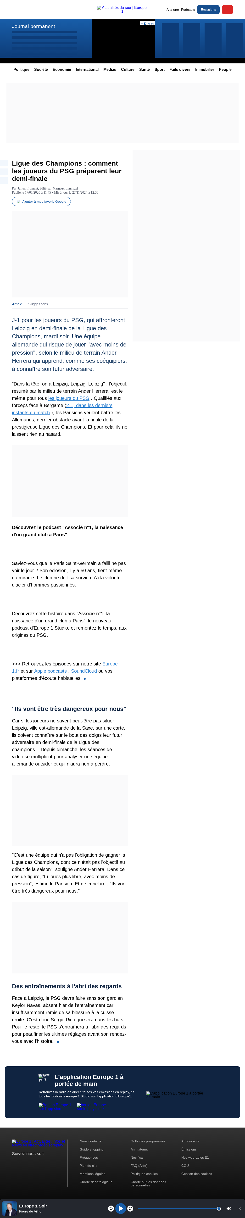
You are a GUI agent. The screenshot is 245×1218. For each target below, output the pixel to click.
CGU (185, 1166)
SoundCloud (84, 671)
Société (41, 69)
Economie (62, 69)
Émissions (208, 9)
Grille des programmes (148, 1141)
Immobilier (204, 69)
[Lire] (120, 1208)
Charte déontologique (96, 1182)
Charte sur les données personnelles (148, 1183)
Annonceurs (190, 1141)
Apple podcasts (50, 671)
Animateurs (139, 1149)
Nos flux (137, 1157)
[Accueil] (122, 11)
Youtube (39, 1163)
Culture (127, 69)
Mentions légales (92, 1174)
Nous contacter (91, 1141)
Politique (21, 69)
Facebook (31, 1163)
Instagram (23, 1163)
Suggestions (38, 304)
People (225, 69)
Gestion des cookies (196, 1174)
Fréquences (89, 1157)
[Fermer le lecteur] (240, 1208)
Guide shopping (92, 1149)
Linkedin (56, 1163)
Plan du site (88, 1166)
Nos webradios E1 (195, 1157)
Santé (144, 69)
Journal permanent (33, 26)
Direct (227, 9)
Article (17, 304)
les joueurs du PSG (68, 398)
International (87, 69)
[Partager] (4, 163)
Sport (160, 69)
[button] (229, 1208)
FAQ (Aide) (139, 1166)
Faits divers (179, 69)
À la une (173, 9)
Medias (109, 69)
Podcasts (188, 9)
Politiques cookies (144, 1174)
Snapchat (47, 1163)
